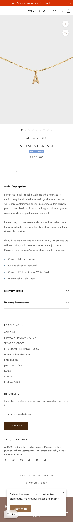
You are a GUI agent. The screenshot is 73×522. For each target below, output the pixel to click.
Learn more (20, 508)
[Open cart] (68, 11)
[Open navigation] (5, 11)
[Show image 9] (51, 130)
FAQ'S (7, 371)
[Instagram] (21, 460)
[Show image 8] (48, 130)
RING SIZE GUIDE (13, 360)
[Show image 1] (22, 130)
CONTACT (9, 376)
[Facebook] (5, 460)
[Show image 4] (33, 130)
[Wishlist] (62, 11)
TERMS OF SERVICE (14, 343)
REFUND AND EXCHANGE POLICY (21, 349)
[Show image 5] (36, 130)
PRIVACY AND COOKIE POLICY (20, 337)
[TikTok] (45, 460)
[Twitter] (13, 460)
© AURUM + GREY (36, 483)
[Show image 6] (40, 130)
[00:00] (36, 69)
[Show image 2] (25, 130)
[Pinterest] (29, 460)
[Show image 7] (44, 130)
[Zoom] (65, 24)
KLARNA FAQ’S (12, 382)
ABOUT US (9, 332)
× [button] (63, 492)
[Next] (58, 129)
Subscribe (16, 425)
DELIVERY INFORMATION (17, 354)
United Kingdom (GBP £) (35, 475)
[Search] (54, 10)
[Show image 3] (29, 130)
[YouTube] (37, 460)
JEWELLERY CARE (13, 365)
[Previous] (15, 129)
